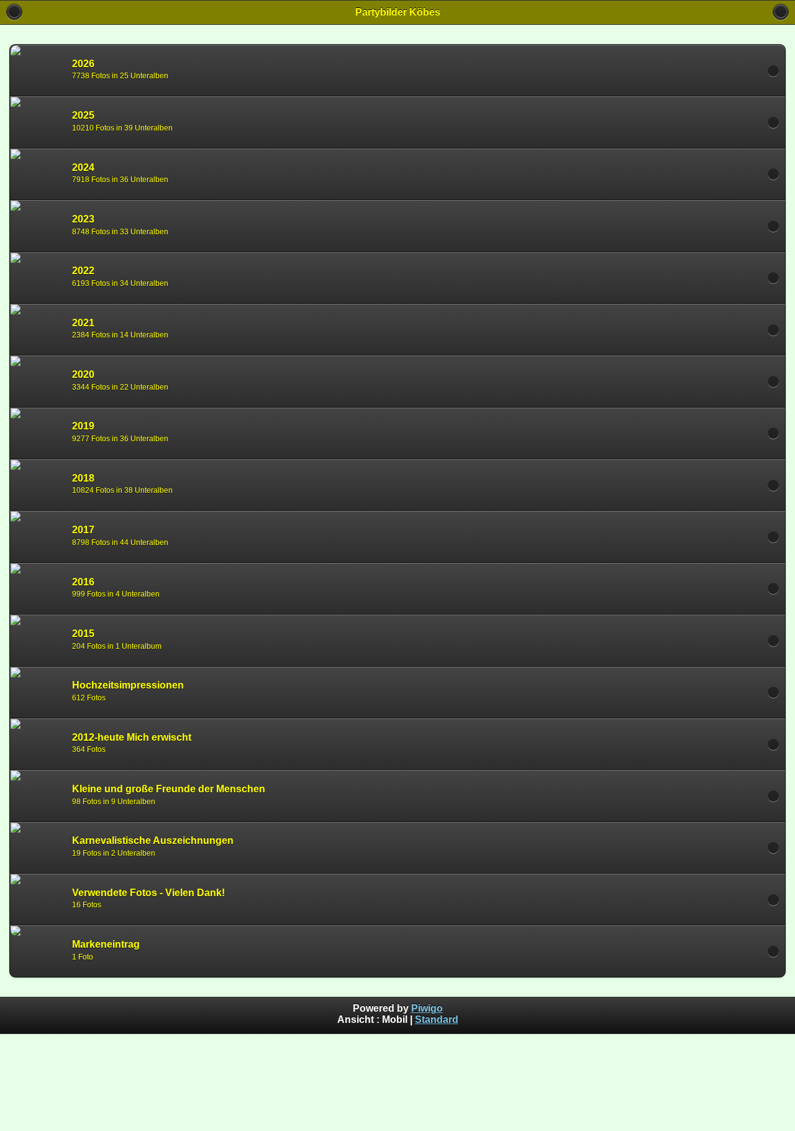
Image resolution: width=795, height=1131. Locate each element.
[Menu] (781, 12)
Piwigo (427, 1008)
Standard (436, 1019)
